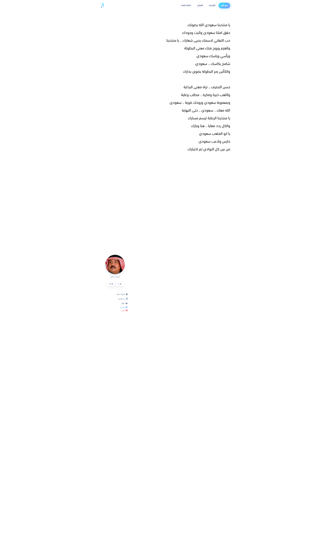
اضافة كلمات (186, 5)
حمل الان (224, 5)
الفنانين (200, 5)
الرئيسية (212, 5)
